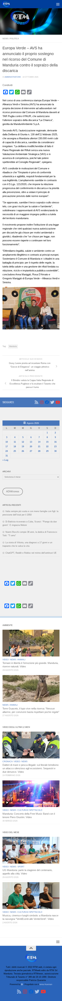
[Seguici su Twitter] (52, 402)
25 (15, 451)
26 (23, 451)
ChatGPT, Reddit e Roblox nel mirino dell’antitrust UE (31, 553)
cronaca (7, 762)
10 (6, 442)
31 (6, 455)
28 (39, 451)
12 (23, 442)
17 (6, 446)
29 (47, 451)
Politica (14, 38)
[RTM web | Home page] (7, 4)
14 (39, 442)
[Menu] (58, 4)
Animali (21, 660)
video (5, 660)
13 (31, 442)
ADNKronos (12, 491)
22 (47, 446)
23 (55, 446)
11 (15, 442)
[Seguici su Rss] (36, 402)
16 (55, 442)
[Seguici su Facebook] (47, 402)
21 (39, 446)
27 (31, 451)
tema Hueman (46, 984)
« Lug (5, 460)
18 (15, 446)
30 (55, 451)
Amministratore (13, 77)
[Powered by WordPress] (22, 984)
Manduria (13, 346)
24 (6, 451)
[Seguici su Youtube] (58, 402)
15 (47, 442)
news (5, 38)
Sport (21, 867)
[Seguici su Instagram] (42, 402)
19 (23, 446)
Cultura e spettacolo (30, 810)
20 (31, 446)
